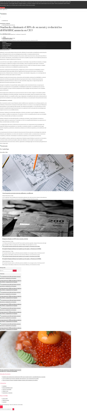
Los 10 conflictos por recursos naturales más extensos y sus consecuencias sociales (20, 378)
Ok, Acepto (2, 7)
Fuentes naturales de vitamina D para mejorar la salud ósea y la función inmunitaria (10, 370)
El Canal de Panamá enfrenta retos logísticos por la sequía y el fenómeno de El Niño (21, 248)
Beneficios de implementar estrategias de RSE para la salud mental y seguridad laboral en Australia (23, 376)
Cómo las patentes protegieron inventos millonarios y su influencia (17, 193)
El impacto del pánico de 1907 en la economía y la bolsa (15, 239)
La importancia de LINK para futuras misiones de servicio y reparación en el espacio (10, 281)
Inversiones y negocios (5, 23)
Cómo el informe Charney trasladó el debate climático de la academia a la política (20, 380)
